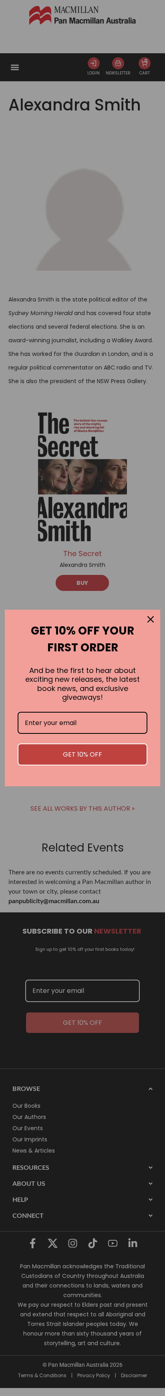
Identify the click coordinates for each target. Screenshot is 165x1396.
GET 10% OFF (82, 754)
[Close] (150, 619)
